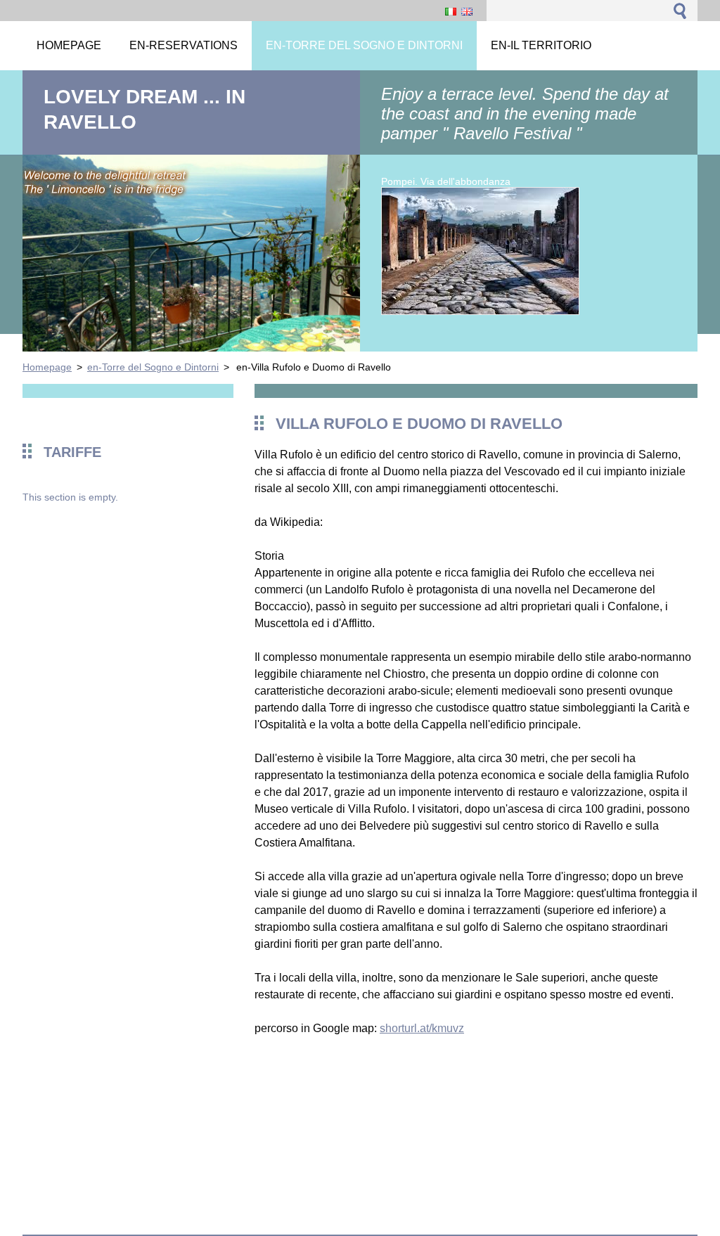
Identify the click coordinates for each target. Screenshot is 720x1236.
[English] (466, 11)
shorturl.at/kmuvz (422, 1028)
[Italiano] (450, 11)
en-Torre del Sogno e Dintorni (153, 367)
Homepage (47, 367)
